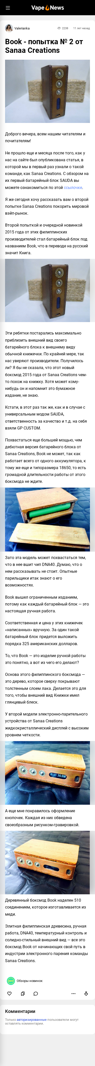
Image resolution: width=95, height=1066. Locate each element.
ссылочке (73, 187)
